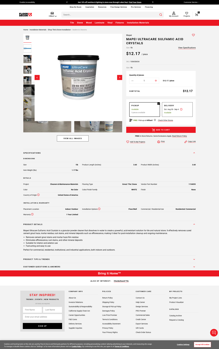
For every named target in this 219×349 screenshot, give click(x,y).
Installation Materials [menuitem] (138, 22)
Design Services (142, 306)
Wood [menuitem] (89, 22)
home (25, 30)
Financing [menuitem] (149, 7)
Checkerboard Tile (121, 281)
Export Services (142, 324)
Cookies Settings (183, 344)
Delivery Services (75, 324)
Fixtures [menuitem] (120, 22)
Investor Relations (76, 302)
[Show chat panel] (214, 332)
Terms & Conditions (109, 319)
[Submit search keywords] (161, 15)
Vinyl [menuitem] (110, 22)
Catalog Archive (175, 316)
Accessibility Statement (111, 324)
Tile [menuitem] (72, 22)
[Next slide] (119, 77)
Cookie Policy (76, 346)
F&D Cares (73, 319)
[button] (52, 15)
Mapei (129, 35)
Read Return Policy (179, 136)
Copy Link (192, 141)
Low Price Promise (109, 315)
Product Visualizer (176, 302)
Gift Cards (140, 328)
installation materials (38, 30)
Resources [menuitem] (102, 7)
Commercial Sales (143, 315)
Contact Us (140, 298)
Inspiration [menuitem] (89, 7)
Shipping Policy (108, 302)
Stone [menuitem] (80, 22)
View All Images (72, 138)
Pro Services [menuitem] (136, 7)
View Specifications (187, 48)
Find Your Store (135, 2)
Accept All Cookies (202, 344)
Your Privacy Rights (110, 332)
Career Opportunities (77, 315)
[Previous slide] (37, 77)
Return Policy (107, 298)
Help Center (140, 302)
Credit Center (141, 319)
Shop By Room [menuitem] (75, 7)
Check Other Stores (165, 120)
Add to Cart (163, 130)
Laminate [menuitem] (99, 22)
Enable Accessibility (27, 2)
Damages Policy (108, 311)
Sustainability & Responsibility (80, 306)
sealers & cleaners (79, 30)
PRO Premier (141, 311)
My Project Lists (175, 298)
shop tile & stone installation (59, 30)
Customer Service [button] (190, 2)
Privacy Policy (107, 328)
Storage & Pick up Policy (111, 306)
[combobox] (112, 15)
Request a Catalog (176, 320)
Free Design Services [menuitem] (119, 7)
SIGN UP (42, 326)
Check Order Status (143, 332)
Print (163, 141)
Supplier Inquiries (75, 328)
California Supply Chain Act (79, 311)
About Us (72, 298)
